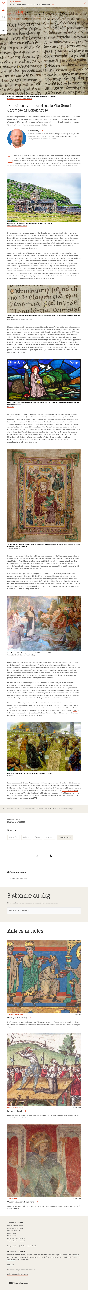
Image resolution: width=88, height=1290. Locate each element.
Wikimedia (10, 406)
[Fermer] (84, 3)
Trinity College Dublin (13, 548)
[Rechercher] (3, 3)
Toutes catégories (65, 837)
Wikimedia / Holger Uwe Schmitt (17, 225)
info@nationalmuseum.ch (16, 1238)
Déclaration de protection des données (21, 1270)
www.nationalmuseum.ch (16, 1241)
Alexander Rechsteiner (15, 1014)
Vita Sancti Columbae (54, 156)
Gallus (75, 710)
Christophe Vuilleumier (15, 1108)
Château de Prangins (27, 1257)
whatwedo (33, 1246)
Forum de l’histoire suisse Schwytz (51, 1257)
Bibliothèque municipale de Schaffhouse (19, 98)
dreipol (15, 1246)
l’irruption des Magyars (70, 790)
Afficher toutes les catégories (17, 1274)
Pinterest (10, 775)
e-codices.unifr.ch (25, 809)
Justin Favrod (12, 1199)
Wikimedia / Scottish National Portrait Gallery (21, 655)
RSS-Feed (10, 1265)
